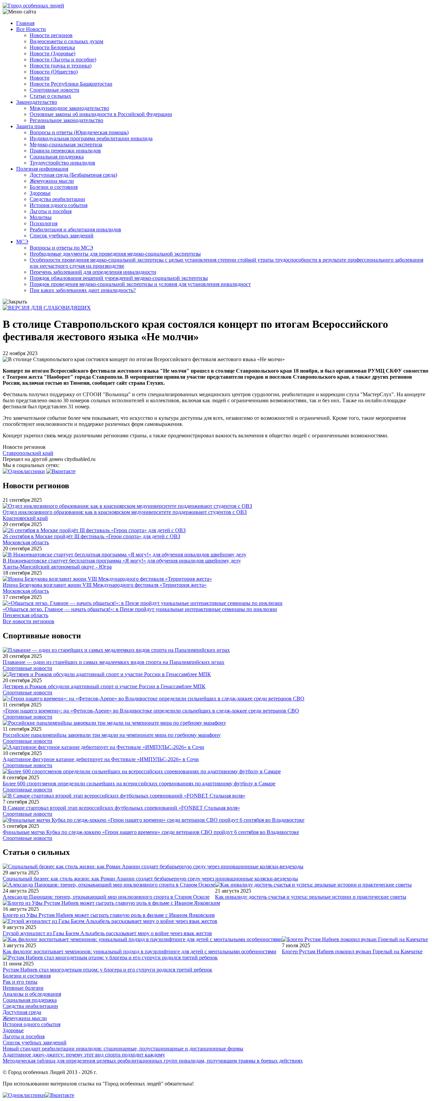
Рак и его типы (20, 982)
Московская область (26, 542)
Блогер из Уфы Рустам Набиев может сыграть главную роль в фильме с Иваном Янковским (109, 915)
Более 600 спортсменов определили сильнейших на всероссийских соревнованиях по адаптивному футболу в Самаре (139, 783)
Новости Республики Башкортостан (71, 84)
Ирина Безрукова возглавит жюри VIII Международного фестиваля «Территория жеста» (105, 585)
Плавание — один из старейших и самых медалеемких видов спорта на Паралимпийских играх (113, 662)
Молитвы (41, 217)
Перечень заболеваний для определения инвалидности (93, 272)
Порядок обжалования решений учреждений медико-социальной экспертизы (119, 278)
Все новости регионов (28, 621)
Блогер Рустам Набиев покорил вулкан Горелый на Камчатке (352, 951)
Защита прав (30, 126)
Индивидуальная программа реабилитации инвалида (91, 138)
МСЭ (22, 241)
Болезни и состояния (54, 187)
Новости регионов (51, 35)
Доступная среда (22, 1012)
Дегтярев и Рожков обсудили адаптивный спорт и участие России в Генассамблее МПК (104, 686)
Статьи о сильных (50, 96)
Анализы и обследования (32, 994)
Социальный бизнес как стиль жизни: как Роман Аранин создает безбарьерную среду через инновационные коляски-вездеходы (150, 878)
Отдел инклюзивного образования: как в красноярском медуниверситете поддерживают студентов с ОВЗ (125, 512)
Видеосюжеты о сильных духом (66, 41)
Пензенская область (25, 615)
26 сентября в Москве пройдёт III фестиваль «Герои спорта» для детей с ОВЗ (91, 536)
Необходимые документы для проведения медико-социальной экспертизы (115, 254)
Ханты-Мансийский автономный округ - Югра (57, 567)
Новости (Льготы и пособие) (63, 59)
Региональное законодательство (66, 120)
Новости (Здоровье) (52, 53)
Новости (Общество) (54, 72)
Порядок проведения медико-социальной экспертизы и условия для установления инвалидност (140, 284)
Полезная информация (42, 169)
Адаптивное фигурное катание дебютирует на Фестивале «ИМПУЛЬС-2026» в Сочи (101, 759)
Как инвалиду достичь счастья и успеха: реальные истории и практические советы (310, 897)
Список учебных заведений (61, 235)
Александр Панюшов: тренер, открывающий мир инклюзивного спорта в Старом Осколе (106, 897)
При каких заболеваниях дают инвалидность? (83, 290)
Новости (40, 78)
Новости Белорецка (52, 47)
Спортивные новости (54, 90)
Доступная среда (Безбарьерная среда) (73, 175)
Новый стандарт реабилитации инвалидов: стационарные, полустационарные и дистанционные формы (123, 1048)
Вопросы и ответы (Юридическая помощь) (79, 132)
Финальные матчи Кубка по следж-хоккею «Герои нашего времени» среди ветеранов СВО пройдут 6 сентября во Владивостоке (151, 832)
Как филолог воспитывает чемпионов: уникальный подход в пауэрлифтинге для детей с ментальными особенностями (139, 951)
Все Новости (31, 29)
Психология (43, 223)
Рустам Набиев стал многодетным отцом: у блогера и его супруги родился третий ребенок (107, 970)
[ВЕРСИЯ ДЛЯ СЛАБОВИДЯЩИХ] (47, 308)
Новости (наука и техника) (60, 65)
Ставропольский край (28, 453)
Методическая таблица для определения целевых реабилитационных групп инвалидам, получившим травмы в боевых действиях (153, 1061)
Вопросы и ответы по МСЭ (61, 248)
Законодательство (36, 102)
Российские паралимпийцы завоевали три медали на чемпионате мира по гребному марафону (112, 735)
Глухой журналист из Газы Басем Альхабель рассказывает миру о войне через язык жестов (107, 933)
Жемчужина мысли (52, 181)
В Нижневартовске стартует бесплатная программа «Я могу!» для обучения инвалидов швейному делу (122, 560)
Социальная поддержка (57, 157)
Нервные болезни (23, 988)
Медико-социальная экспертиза (66, 144)
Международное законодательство (69, 108)
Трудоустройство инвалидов (62, 163)
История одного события (58, 205)
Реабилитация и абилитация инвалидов (75, 229)
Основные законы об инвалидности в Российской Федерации (101, 114)
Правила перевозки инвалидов (65, 150)
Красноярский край (25, 518)
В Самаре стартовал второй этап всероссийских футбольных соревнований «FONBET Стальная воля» (121, 808)
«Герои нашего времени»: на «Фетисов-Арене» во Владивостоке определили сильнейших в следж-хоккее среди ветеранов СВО (151, 711)
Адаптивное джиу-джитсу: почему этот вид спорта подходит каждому (84, 1054)
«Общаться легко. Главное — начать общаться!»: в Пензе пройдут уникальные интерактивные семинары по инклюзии (140, 609)
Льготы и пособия (51, 211)
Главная (25, 23)
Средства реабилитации (57, 199)
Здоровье (40, 193)
